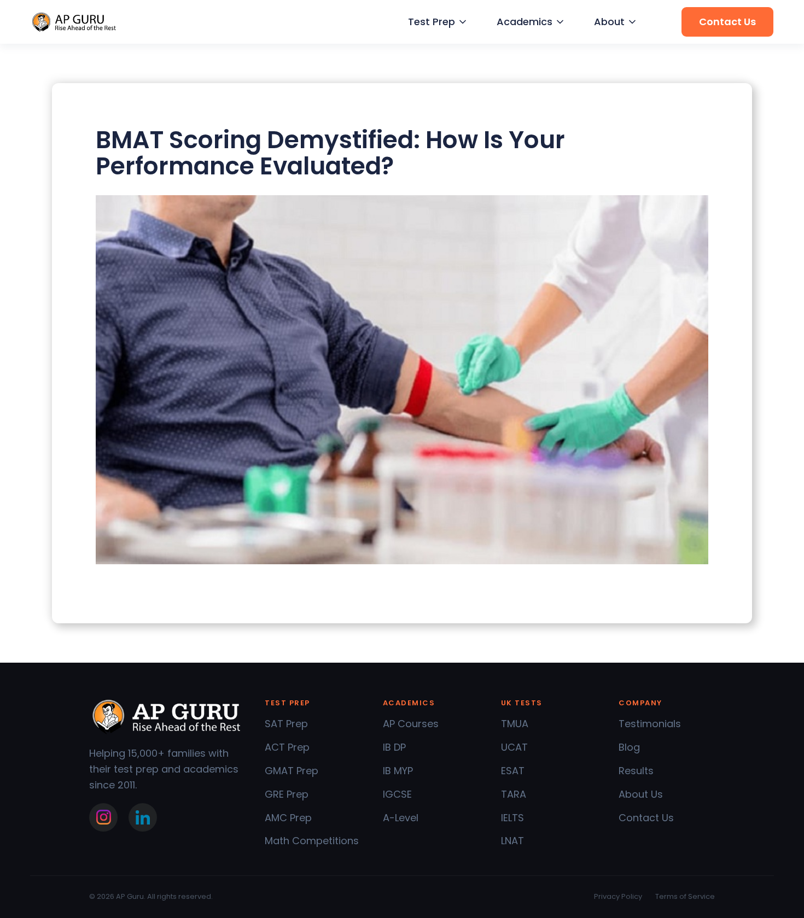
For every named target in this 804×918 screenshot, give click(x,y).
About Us (641, 794)
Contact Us (646, 818)
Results (636, 770)
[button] (436, 22)
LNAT (512, 840)
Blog (629, 747)
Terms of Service (685, 896)
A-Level (400, 818)
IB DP (394, 747)
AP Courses (411, 723)
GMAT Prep (291, 770)
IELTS (512, 818)
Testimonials (650, 723)
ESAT (513, 770)
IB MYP (398, 770)
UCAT (514, 747)
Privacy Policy (618, 896)
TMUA (514, 723)
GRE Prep (286, 794)
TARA (513, 794)
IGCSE (397, 794)
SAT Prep (286, 723)
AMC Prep (288, 818)
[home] (74, 22)
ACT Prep (287, 747)
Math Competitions (312, 840)
